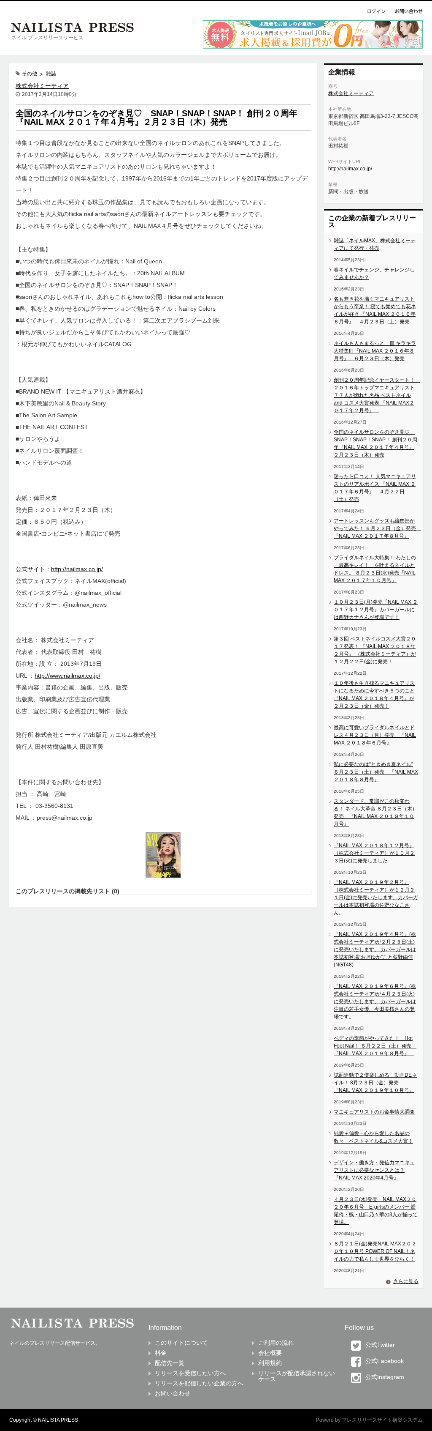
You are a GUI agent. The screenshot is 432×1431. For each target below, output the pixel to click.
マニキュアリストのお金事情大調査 (374, 1112)
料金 (161, 1352)
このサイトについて (181, 1342)
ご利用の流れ (276, 1342)
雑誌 (51, 74)
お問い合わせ (406, 11)
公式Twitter (380, 1344)
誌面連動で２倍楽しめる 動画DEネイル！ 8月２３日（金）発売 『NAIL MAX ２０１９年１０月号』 (375, 1082)
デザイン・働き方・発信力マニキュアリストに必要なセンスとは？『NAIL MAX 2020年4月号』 (374, 1170)
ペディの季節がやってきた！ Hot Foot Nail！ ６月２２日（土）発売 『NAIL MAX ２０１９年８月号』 (375, 1045)
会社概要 (270, 1352)
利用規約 (270, 1363)
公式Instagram (384, 1377)
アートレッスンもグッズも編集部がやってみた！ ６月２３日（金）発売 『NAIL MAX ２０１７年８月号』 (377, 528)
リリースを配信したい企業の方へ (199, 1383)
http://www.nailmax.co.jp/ (67, 675)
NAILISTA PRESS (58, 1420)
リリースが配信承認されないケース (296, 1376)
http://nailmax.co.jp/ (77, 569)
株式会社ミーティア (42, 85)
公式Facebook (384, 1360)
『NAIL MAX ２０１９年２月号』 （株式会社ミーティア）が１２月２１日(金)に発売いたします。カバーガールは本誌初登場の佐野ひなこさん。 (376, 897)
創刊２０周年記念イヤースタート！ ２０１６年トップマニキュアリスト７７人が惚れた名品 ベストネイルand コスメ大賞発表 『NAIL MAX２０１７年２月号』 (377, 395)
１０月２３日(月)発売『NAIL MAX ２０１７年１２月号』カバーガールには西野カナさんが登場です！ (376, 609)
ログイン (378, 11)
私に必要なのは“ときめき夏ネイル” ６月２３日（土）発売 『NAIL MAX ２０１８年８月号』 (376, 772)
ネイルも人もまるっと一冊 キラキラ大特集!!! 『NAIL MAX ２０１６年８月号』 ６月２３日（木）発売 (375, 350)
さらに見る (405, 1281)
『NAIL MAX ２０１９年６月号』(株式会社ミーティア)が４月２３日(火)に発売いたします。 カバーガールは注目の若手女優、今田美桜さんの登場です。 (375, 1001)
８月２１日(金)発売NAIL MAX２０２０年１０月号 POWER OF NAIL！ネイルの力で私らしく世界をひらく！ (375, 1251)
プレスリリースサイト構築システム (382, 1420)
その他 (29, 74)
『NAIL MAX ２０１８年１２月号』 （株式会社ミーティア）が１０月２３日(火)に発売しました (374, 853)
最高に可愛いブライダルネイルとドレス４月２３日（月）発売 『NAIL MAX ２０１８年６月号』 (375, 735)
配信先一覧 (169, 1363)
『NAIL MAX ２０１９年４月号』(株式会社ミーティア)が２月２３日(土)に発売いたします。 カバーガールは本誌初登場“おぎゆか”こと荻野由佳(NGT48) (375, 949)
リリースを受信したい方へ (190, 1373)
